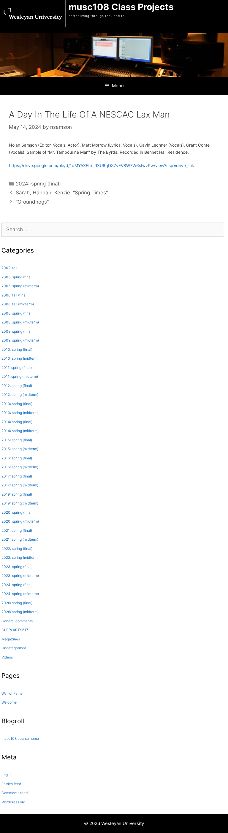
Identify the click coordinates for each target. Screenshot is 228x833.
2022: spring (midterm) (20, 557)
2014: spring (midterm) (20, 431)
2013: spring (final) (16, 404)
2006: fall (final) (14, 295)
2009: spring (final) (17, 331)
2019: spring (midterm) (19, 503)
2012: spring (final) (16, 385)
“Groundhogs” (32, 202)
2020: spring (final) (17, 512)
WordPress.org (13, 802)
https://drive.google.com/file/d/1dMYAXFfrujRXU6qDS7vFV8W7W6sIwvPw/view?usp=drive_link (101, 165)
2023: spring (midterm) (20, 575)
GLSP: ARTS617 (14, 630)
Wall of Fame (12, 693)
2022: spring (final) (16, 548)
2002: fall (9, 268)
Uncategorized (13, 648)
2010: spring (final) (16, 349)
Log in (6, 774)
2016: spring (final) (16, 458)
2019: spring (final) (16, 494)
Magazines (10, 639)
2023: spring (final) (17, 566)
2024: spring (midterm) (20, 593)
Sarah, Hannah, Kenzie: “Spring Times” (62, 193)
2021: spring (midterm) (19, 539)
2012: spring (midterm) (19, 394)
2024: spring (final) (38, 184)
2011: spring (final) (16, 367)
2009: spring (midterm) (20, 340)
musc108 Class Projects (121, 6)
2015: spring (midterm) (19, 449)
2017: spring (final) (16, 476)
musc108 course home (20, 738)
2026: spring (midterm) (20, 612)
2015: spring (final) (16, 440)
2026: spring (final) (16, 603)
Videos (7, 657)
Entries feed (11, 784)
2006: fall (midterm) (17, 304)
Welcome (9, 702)
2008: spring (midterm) (20, 322)
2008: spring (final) (17, 313)
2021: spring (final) (16, 530)
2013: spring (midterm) (20, 412)
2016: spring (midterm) (19, 467)
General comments (17, 621)
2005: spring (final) (17, 277)
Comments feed (14, 793)
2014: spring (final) (16, 422)
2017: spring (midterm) (19, 485)
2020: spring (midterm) (20, 521)
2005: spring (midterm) (20, 286)
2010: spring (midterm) (20, 358)
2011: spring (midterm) (19, 376)
